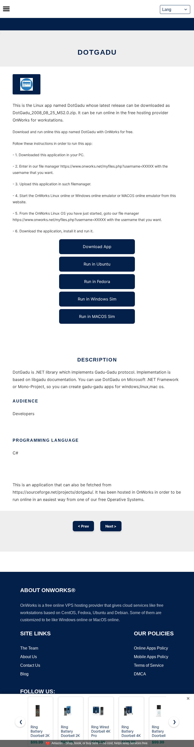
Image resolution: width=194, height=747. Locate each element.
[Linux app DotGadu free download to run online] (26, 84)
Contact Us (30, 665)
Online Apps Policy (151, 648)
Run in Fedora (97, 281)
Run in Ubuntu (97, 264)
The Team (29, 648)
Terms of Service (149, 665)
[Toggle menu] (6, 9)
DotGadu (97, 52)
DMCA (140, 674)
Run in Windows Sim (97, 298)
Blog (24, 674)
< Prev (83, 526)
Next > (110, 526)
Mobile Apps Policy (151, 657)
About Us (28, 657)
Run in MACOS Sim (97, 316)
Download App (97, 246)
